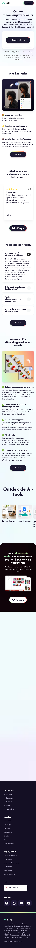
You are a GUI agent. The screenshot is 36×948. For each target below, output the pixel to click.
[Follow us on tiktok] (29, 903)
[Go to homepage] (6, 3)
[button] (18, 266)
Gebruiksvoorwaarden (14, 57)
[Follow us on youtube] (21, 903)
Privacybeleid (18, 59)
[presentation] (18, 40)
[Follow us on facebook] (14, 903)
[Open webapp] (18, 228)
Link (29, 189)
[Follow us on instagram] (7, 903)
